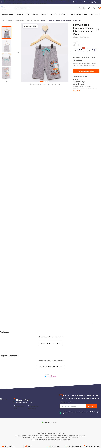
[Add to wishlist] (97, 30)
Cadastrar (91, 406)
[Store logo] (6, 8)
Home (3, 20)
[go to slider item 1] (6, 46)
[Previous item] (1, 2)
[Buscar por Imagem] (80, 8)
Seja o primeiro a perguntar (50, 367)
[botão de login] (94, 8)
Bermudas (36, 20)
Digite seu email (66, 402)
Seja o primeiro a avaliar (50, 343)
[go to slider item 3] (6, 73)
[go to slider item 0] (6, 32)
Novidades (5, 14)
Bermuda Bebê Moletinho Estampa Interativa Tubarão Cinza (61, 20)
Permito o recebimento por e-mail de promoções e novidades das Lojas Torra (80, 412)
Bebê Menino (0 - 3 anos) (22, 20)
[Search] (84, 8)
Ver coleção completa (86, 71)
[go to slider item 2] (6, 59)
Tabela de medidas (94, 50)
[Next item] (73, 2)
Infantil (10, 20)
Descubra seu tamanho (80, 50)
